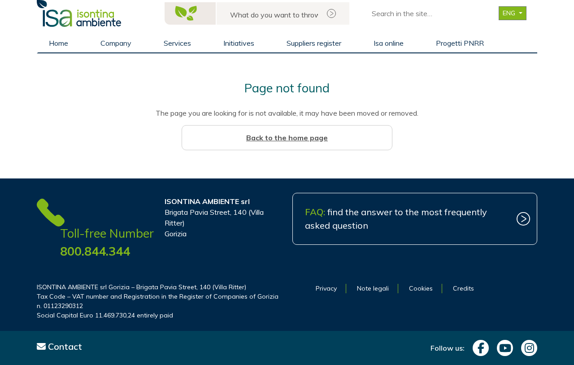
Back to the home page (287, 137)
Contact (64, 346)
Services (177, 43)
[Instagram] (527, 348)
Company (115, 43)
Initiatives (238, 43)
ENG (510, 13)
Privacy (326, 288)
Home (58, 43)
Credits (463, 288)
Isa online (389, 43)
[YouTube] (502, 348)
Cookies (421, 288)
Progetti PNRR (460, 43)
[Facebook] (478, 348)
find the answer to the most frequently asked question (396, 218)
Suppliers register (314, 43)
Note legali (373, 288)
